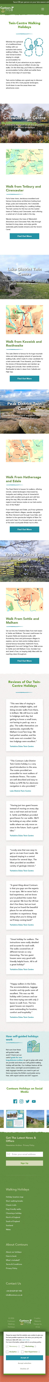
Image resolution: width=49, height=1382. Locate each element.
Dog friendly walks (13, 1209)
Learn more (25, 1340)
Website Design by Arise (38, 1324)
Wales (8, 1229)
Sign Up (24, 1163)
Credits (37, 1318)
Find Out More (24, 236)
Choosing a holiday (14, 1213)
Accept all (25, 1358)
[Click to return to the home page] (7, 10)
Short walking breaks (14, 1201)
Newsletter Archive (14, 1145)
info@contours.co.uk (14, 1295)
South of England (13, 1221)
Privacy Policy (28, 1145)
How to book (11, 1256)
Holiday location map (14, 1197)
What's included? (13, 1260)
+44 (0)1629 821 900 (14, 1291)
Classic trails (11, 1205)
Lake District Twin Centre (20, 791)
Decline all (24, 1369)
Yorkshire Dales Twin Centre (22, 746)
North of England (13, 1217)
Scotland (9, 1225)
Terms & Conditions (14, 1264)
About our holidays (14, 1252)
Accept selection (24, 1363)
